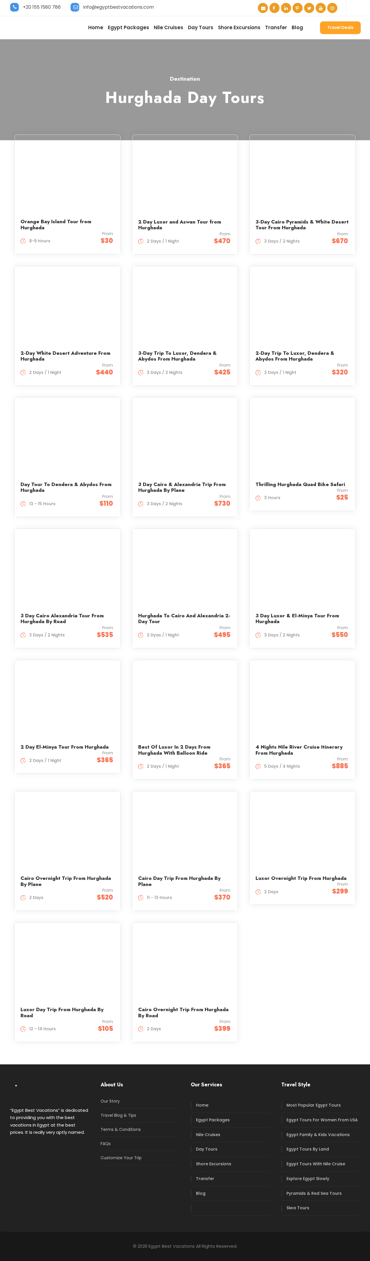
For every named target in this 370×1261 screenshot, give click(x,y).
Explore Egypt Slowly (307, 1178)
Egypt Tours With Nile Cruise (315, 1164)
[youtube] (321, 8)
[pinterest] (298, 8)
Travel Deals (340, 27)
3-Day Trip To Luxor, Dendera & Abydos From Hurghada (177, 356)
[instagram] (332, 8)
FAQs (106, 1143)
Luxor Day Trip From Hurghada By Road (62, 1012)
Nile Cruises (168, 27)
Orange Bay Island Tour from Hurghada (56, 224)
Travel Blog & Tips (118, 1115)
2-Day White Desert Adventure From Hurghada (65, 356)
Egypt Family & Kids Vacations (318, 1135)
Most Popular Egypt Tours (313, 1105)
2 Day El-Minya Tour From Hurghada (65, 746)
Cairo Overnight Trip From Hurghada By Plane (66, 881)
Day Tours (200, 27)
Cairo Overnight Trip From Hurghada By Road (183, 1012)
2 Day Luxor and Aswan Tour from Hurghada (179, 224)
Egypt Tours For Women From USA (322, 1120)
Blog (297, 27)
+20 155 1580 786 (42, 7)
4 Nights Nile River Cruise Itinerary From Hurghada (299, 749)
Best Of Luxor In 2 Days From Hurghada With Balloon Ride (174, 749)
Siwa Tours (297, 1208)
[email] (263, 8)
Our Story (110, 1101)
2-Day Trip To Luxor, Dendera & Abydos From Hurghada (295, 356)
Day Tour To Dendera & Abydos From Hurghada (66, 487)
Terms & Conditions (121, 1129)
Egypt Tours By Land (307, 1149)
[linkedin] (286, 8)
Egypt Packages (128, 27)
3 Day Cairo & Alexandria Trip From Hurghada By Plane (182, 487)
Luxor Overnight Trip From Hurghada (301, 878)
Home (95, 27)
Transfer (276, 27)
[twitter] (309, 8)
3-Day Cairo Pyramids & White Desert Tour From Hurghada (302, 224)
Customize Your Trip (121, 1158)
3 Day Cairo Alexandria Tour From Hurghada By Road (62, 618)
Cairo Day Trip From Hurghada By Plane (179, 881)
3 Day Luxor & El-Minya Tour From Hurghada (297, 618)
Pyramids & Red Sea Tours (314, 1193)
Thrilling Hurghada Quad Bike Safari (300, 484)
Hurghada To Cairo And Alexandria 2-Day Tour (184, 618)
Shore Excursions (239, 27)
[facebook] (274, 8)
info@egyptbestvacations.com (118, 7)
